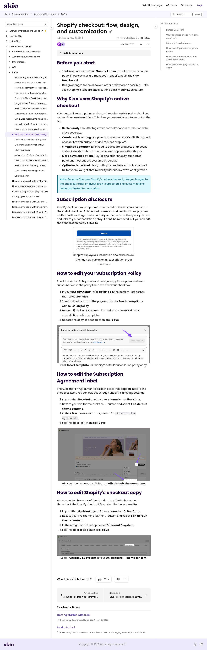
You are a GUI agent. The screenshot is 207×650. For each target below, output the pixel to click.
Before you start (175, 29)
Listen (146, 37)
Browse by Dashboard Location (26, 30)
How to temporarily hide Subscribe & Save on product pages (31, 108)
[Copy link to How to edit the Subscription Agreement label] (102, 381)
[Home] (11, 5)
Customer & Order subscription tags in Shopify (31, 113)
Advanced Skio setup (45, 14)
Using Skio (15, 41)
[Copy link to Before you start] (100, 63)
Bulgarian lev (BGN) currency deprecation (31, 103)
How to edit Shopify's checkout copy (182, 66)
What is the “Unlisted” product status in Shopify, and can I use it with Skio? (31, 155)
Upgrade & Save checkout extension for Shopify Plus (30, 186)
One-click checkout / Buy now (30, 139)
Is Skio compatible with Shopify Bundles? (30, 212)
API (14, 67)
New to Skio (16, 36)
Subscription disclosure (178, 43)
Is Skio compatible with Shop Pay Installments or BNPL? (30, 206)
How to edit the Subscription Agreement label (181, 58)
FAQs (64, 14)
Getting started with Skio (73, 615)
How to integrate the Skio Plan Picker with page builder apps (30, 181)
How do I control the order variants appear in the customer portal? (31, 87)
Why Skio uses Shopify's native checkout (182, 36)
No (124, 579)
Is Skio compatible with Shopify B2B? (30, 217)
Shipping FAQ (22, 175)
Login (200, 5)
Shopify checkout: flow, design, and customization (31, 134)
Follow (129, 44)
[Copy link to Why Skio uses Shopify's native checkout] (84, 105)
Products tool (66, 627)
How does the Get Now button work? (31, 82)
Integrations (19, 61)
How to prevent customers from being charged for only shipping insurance (31, 93)
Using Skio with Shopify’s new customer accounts (31, 124)
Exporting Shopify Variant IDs (29, 144)
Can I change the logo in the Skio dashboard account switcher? (31, 170)
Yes (106, 579)
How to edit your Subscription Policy (182, 50)
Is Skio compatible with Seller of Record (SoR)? (30, 201)
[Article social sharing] (140, 44)
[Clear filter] (45, 24)
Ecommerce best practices (26, 51)
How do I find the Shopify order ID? (31, 160)
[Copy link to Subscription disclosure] (117, 199)
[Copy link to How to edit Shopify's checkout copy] (147, 492)
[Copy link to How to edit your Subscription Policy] (146, 273)
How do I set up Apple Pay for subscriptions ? (31, 129)
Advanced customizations (26, 56)
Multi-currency (22, 149)
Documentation (20, 14)
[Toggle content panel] (156, 26)
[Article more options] (148, 44)
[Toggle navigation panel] (52, 28)
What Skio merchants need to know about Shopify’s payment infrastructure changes (31, 118)
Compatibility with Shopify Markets (30, 191)
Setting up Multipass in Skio (26, 196)
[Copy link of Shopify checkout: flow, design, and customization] (111, 31)
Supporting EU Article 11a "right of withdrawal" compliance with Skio (31, 77)
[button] (186, 14)
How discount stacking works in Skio (31, 165)
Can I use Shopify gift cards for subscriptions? (31, 98)
